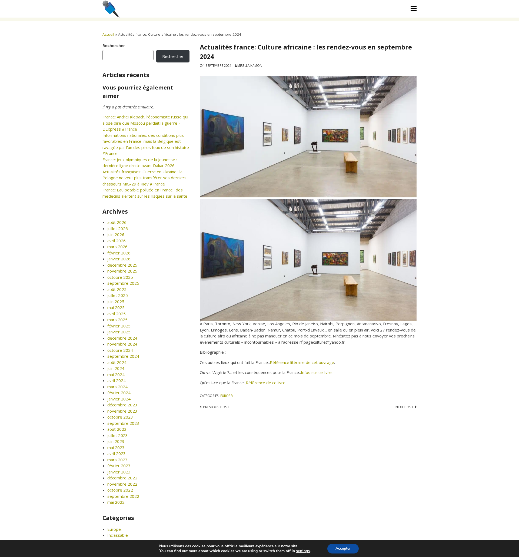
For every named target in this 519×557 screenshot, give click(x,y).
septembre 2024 (123, 356)
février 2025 (119, 326)
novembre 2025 (122, 271)
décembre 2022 (122, 477)
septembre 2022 (123, 496)
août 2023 (117, 429)
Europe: (226, 395)
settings (303, 551)
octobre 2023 (120, 417)
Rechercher (113, 45)
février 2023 (119, 465)
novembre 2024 (122, 344)
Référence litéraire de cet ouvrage (302, 362)
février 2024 (119, 392)
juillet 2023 (117, 435)
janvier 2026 (119, 258)
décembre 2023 (122, 404)
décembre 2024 (122, 338)
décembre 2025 (122, 265)
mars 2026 (117, 246)
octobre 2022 (120, 490)
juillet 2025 (117, 295)
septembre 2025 (123, 283)
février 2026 (119, 253)
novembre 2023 (122, 411)
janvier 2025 (119, 331)
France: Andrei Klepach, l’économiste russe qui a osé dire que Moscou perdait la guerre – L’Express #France (145, 123)
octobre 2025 (120, 277)
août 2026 (117, 222)
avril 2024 (116, 380)
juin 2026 (115, 234)
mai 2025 (116, 307)
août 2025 (117, 289)
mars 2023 (117, 459)
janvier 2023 (119, 472)
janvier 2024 (119, 399)
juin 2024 (115, 368)
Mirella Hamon (249, 65)
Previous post (216, 407)
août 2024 (117, 362)
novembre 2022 (122, 484)
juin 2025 (115, 301)
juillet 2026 (117, 228)
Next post (404, 407)
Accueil (108, 34)
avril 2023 (116, 453)
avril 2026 (116, 240)
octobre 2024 (120, 350)
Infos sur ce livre (316, 372)
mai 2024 (116, 374)
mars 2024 (117, 386)
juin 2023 (115, 441)
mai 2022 (116, 502)
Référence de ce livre (265, 382)
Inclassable (117, 535)
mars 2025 (117, 319)
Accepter (343, 548)
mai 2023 (116, 447)
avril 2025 (116, 313)
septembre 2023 (123, 423)
